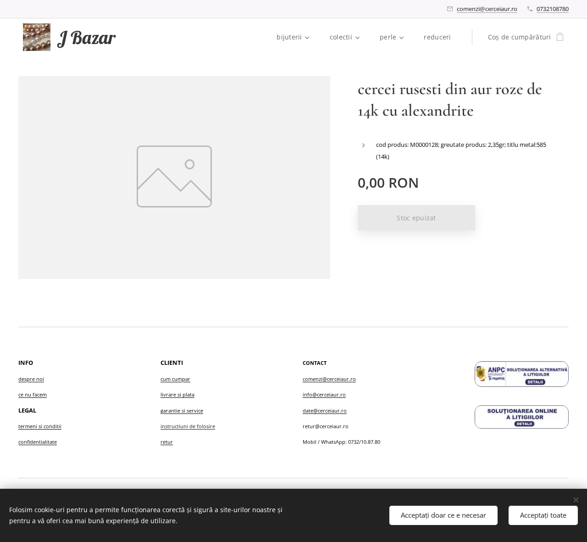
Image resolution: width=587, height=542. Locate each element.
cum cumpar (175, 378)
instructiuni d (177, 426)
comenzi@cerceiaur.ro (487, 9)
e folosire (204, 426)
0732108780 (553, 9)
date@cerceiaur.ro (325, 410)
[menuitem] (296, 37)
